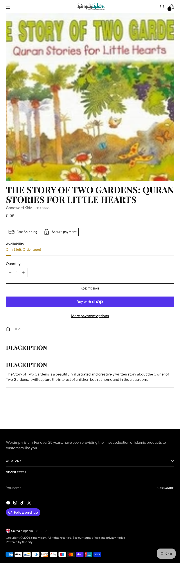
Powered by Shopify (19, 542)
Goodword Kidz (19, 208)
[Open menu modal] (8, 6)
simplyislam (38, 537)
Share (17, 329)
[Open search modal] (162, 6)
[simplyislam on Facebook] (8, 503)
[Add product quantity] (23, 272)
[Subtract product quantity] (10, 272)
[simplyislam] (90, 6)
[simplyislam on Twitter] (29, 503)
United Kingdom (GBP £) (27, 531)
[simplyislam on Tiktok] (22, 503)
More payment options (90, 316)
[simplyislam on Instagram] (15, 503)
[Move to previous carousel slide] (160, 414)
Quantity (13, 263)
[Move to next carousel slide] (170, 414)
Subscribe (165, 488)
